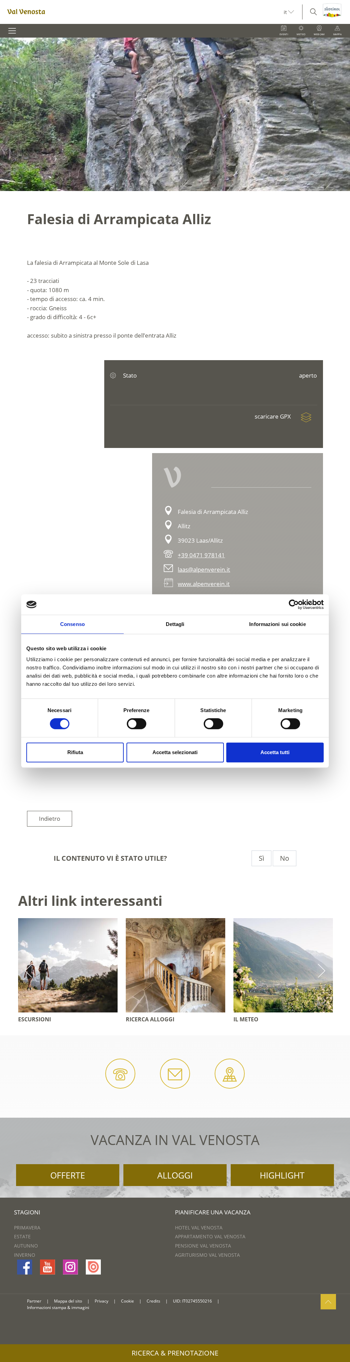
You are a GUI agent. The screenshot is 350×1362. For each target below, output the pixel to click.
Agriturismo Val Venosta (207, 1255)
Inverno (24, 1255)
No (284, 858)
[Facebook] (24, 1267)
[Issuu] (93, 1267)
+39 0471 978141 (201, 555)
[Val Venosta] (142, 12)
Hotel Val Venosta (199, 1227)
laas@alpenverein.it (204, 569)
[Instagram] (70, 1267)
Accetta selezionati (175, 752)
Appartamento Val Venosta (210, 1236)
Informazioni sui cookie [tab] (277, 624)
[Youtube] (47, 1267)
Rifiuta (75, 752)
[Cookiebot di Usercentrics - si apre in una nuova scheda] (294, 604)
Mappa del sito (68, 1301)
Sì (261, 858)
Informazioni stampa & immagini (58, 1307)
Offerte (67, 1175)
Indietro (49, 818)
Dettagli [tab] (175, 624)
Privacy (101, 1301)
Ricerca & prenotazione (175, 1353)
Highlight (282, 1175)
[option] (175, 114)
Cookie (127, 1301)
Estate (22, 1236)
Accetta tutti (275, 752)
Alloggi (175, 1175)
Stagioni (27, 1212)
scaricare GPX (273, 416)
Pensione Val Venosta (203, 1245)
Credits (153, 1301)
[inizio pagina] (328, 1301)
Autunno (26, 1245)
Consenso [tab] (72, 624)
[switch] (136, 723)
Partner (34, 1301)
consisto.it (233, 1301)
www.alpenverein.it (204, 584)
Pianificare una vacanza (213, 1212)
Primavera (27, 1227)
